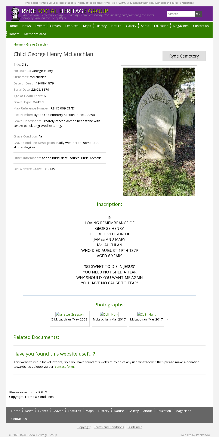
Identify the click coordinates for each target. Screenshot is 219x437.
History (101, 26)
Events (40, 26)
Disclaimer (135, 427)
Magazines (181, 26)
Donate (14, 34)
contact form (64, 366)
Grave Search (36, 44)
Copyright (83, 427)
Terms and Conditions (109, 427)
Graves (55, 26)
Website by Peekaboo (195, 435)
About (145, 26)
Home (13, 26)
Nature (116, 26)
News (26, 26)
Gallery (131, 26)
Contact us (201, 26)
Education (161, 26)
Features (71, 26)
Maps (87, 26)
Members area (35, 34)
